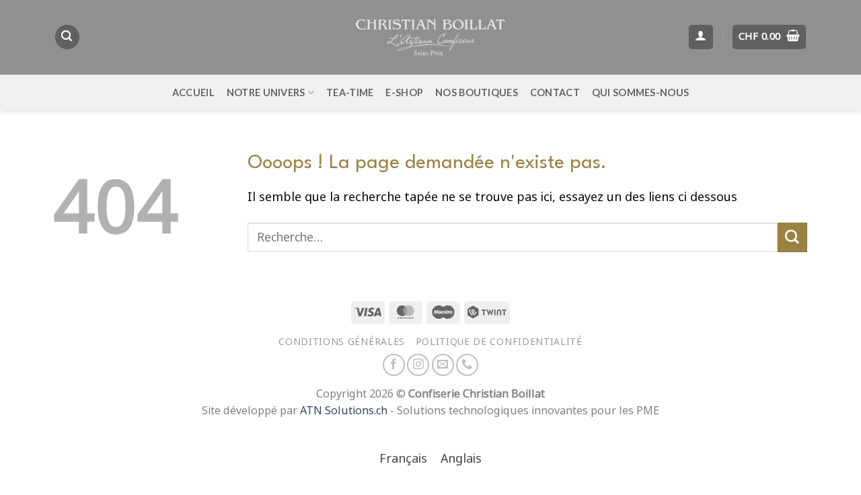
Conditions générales (341, 341)
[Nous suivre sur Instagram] (418, 365)
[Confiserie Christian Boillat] (430, 37)
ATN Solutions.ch (343, 410)
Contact (555, 92)
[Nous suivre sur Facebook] (394, 365)
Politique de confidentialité (499, 341)
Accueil (193, 92)
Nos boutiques (476, 92)
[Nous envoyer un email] (443, 365)
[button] (67, 37)
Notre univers (266, 92)
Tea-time (349, 92)
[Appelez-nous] (467, 365)
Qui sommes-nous (640, 92)
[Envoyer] (792, 237)
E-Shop (404, 92)
